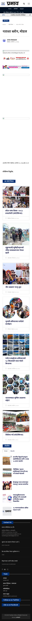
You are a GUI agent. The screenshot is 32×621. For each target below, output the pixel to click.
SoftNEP (18, 617)
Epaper (22, 9)
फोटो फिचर (11, 24)
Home (9, 9)
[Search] (24, 3)
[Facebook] (3, 569)
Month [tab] (12, 451)
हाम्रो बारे (16, 9)
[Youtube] (5, 569)
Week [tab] (5, 451)
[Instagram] (8, 569)
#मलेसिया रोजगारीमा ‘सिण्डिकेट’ (18, 15)
